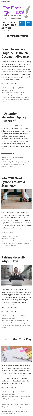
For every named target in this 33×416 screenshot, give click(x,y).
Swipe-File (5, 407)
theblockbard (7, 88)
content (22, 92)
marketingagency (23, 97)
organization (5, 325)
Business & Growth (9, 238)
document (28, 95)
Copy (10, 159)
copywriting (16, 95)
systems (3, 102)
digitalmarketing (14, 162)
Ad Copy (5, 90)
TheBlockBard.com (7, 404)
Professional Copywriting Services (8, 24)
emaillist (4, 97)
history (8, 243)
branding (5, 320)
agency (12, 92)
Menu (29, 23)
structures (4, 245)
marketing (15, 97)
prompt (11, 325)
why (15, 245)
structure (28, 325)
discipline (25, 320)
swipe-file (26, 99)
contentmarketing (6, 95)
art (4, 241)
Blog (16, 404)
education (4, 323)
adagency (6, 92)
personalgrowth (18, 243)
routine (16, 325)
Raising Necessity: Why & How (13, 259)
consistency (18, 320)
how (11, 243)
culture (22, 95)
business (16, 92)
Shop (19, 407)
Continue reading (11, 83)
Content (11, 90)
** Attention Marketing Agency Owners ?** (13, 117)
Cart (23, 23)
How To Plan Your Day (16, 339)
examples (24, 241)
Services (13, 407)
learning (15, 323)
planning (22, 396)
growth (9, 97)
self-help (26, 243)
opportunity (21, 323)
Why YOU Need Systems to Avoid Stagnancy (13, 182)
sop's (2, 99)
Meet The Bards (25, 404)
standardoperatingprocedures (13, 99)
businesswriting (15, 241)
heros (3, 243)
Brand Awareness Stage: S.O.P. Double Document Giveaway (15, 53)
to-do (20, 399)
